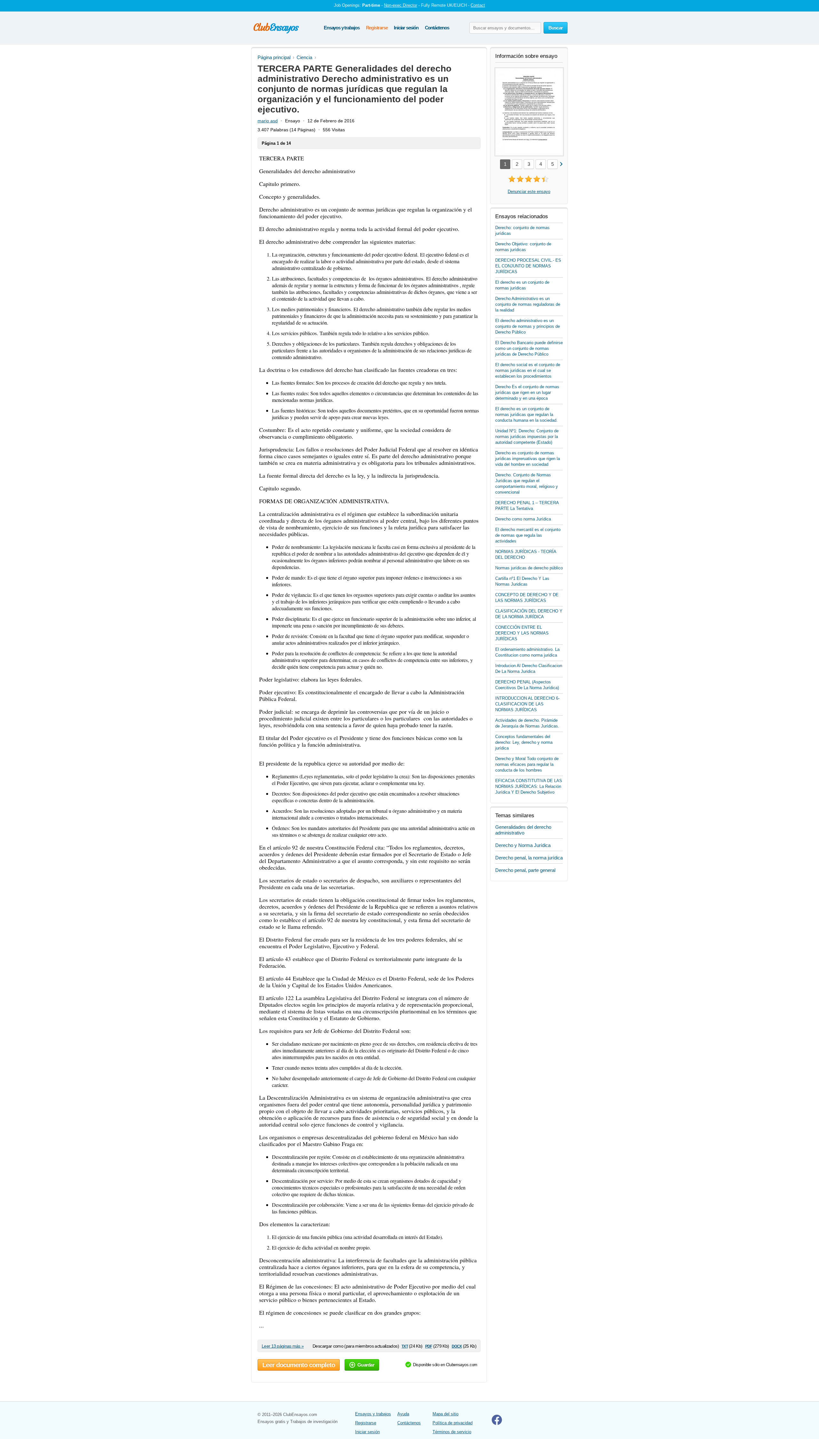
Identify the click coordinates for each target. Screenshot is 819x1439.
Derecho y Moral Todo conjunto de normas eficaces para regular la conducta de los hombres (527, 764)
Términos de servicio (452, 1431)
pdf (428, 1346)
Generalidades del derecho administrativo (523, 829)
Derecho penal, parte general (525, 870)
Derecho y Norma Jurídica (523, 845)
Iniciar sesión (406, 27)
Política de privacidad (453, 1422)
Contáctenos (437, 27)
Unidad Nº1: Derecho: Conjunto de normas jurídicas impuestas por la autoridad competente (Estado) (527, 436)
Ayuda (403, 1414)
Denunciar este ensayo (529, 191)
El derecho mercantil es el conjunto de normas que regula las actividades (528, 535)
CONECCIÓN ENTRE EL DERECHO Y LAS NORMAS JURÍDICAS (522, 633)
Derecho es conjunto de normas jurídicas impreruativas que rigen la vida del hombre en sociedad (527, 458)
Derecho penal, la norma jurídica (529, 857)
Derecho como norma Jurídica (523, 519)
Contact (478, 5)
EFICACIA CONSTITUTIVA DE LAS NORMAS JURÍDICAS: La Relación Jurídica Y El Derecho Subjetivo (528, 786)
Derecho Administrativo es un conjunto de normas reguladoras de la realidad (527, 304)
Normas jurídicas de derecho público (529, 568)
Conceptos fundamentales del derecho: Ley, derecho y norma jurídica (524, 742)
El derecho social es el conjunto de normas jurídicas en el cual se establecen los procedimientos (527, 370)
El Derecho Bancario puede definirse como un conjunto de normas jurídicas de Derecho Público (529, 348)
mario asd (268, 120)
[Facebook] (497, 1423)
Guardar (365, 1364)
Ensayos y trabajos (341, 27)
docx (457, 1346)
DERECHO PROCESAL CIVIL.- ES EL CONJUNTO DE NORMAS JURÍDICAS (528, 266)
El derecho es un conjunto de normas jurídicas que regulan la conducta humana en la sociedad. (526, 414)
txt (405, 1346)
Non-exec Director (400, 5)
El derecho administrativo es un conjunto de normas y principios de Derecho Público (527, 326)
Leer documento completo (298, 1364)
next (561, 163)
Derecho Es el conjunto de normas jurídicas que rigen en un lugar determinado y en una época (527, 392)
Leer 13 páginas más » (283, 1346)
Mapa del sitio (445, 1414)
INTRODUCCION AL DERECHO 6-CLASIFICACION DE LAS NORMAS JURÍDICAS (527, 704)
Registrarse (377, 27)
